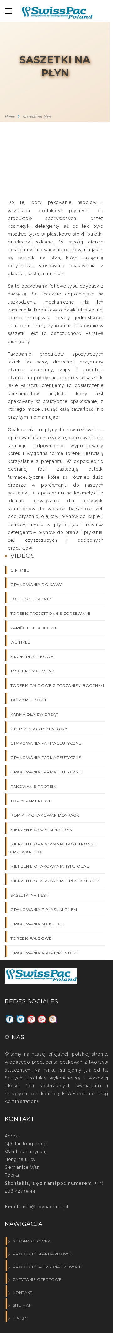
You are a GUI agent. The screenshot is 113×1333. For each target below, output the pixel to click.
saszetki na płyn (29, 895)
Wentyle (20, 642)
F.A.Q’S (20, 1317)
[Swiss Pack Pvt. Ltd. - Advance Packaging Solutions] (56, 14)
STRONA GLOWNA (32, 1241)
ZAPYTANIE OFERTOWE (37, 1279)
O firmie (19, 570)
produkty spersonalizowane (48, 1266)
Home (10, 116)
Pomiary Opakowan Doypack (44, 815)
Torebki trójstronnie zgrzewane (50, 613)
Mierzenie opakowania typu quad (50, 866)
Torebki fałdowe (30, 938)
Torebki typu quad (32, 671)
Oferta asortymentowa (39, 728)
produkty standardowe (42, 1254)
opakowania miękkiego (37, 924)
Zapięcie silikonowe (33, 627)
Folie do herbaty (30, 599)
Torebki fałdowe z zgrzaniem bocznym (57, 685)
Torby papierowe (30, 800)
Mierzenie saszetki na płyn (41, 829)
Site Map (22, 1305)
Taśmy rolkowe (28, 700)
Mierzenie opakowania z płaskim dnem (55, 880)
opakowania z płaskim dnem (43, 909)
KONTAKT (22, 1292)
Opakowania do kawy (36, 584)
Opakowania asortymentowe (45, 952)
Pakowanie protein (33, 786)
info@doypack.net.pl (45, 1206)
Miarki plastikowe (31, 656)
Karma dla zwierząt (34, 714)
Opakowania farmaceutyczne (45, 743)
